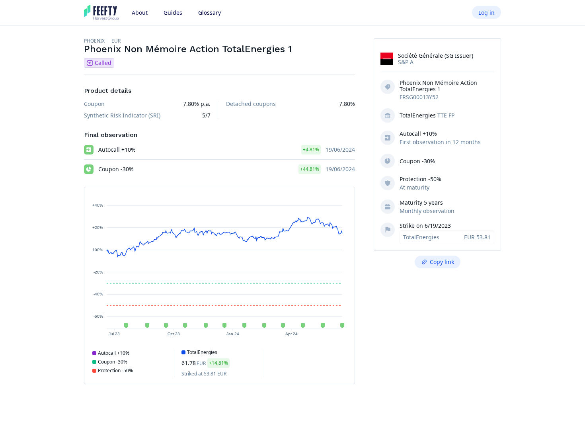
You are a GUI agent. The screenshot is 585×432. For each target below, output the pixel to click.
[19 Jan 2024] (244, 325)
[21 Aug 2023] (147, 325)
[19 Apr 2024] (303, 325)
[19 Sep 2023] (166, 325)
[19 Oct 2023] (185, 325)
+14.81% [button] (218, 363)
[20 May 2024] (323, 325)
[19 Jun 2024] (342, 325)
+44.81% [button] (309, 169)
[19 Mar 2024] (283, 325)
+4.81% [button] (311, 149)
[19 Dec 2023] (224, 325)
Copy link (442, 262)
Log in (486, 12)
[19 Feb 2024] (264, 325)
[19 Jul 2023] (126, 325)
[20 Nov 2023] (206, 325)
